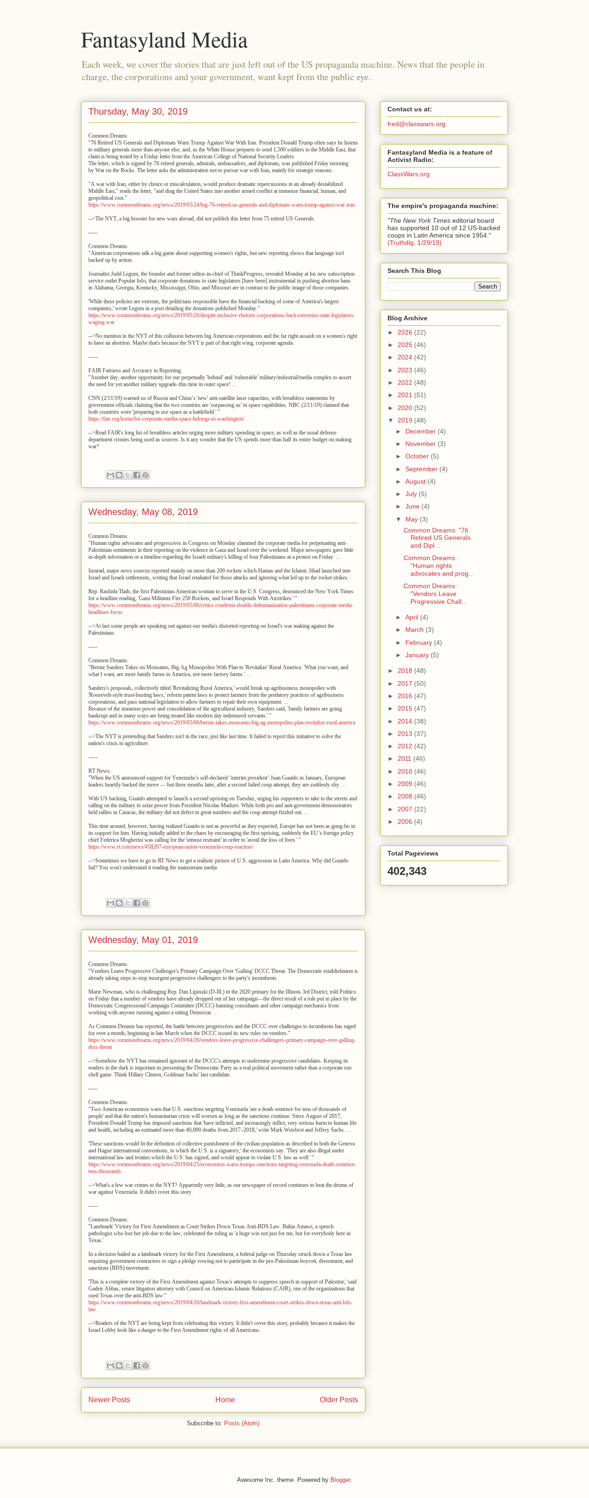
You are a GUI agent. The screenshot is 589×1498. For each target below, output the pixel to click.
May (412, 519)
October (418, 456)
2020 (406, 407)
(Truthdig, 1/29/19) (414, 242)
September (422, 469)
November (421, 443)
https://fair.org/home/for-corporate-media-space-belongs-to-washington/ (166, 419)
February (419, 642)
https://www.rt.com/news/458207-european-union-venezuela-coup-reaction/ (170, 847)
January (418, 655)
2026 (406, 332)
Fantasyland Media (164, 38)
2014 (406, 721)
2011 (405, 758)
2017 (406, 683)
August (416, 481)
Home (225, 1400)
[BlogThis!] (119, 475)
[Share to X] (128, 475)
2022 (406, 382)
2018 (406, 670)
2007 (406, 809)
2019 (406, 420)
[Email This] (110, 475)
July (412, 493)
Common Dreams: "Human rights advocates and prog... (439, 565)
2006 (406, 821)
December (421, 431)
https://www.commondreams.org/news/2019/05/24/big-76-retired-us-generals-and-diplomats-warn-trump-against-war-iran (221, 205)
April (412, 617)
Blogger (340, 1479)
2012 (406, 746)
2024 (406, 357)
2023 (406, 370)
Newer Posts (109, 1400)
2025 (406, 344)
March (415, 629)
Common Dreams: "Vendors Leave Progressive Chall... (435, 593)
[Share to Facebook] (136, 475)
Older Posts (339, 1400)
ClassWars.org (408, 174)
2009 (406, 783)
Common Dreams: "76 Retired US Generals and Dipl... (437, 537)
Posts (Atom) (242, 1423)
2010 (406, 771)
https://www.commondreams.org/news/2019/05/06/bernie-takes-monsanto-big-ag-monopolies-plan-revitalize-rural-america (221, 722)
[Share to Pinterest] (145, 475)
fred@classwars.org (416, 123)
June (413, 506)
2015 (406, 708)
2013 (406, 733)
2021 (406, 395)
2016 (406, 696)
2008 (406, 796)
